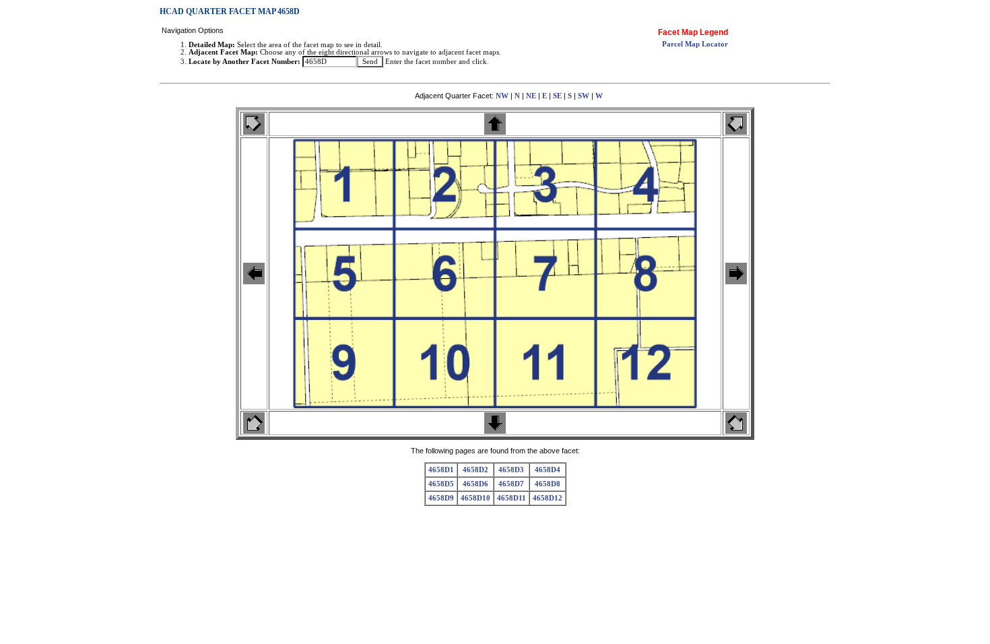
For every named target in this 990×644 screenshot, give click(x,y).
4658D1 (441, 470)
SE (557, 96)
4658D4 (547, 470)
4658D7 (511, 484)
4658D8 (547, 484)
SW (583, 96)
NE (531, 96)
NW (502, 96)
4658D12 (547, 498)
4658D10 (475, 498)
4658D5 (441, 484)
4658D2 (475, 470)
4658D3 (511, 470)
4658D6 (475, 484)
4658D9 (441, 498)
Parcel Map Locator (695, 44)
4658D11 (511, 498)
